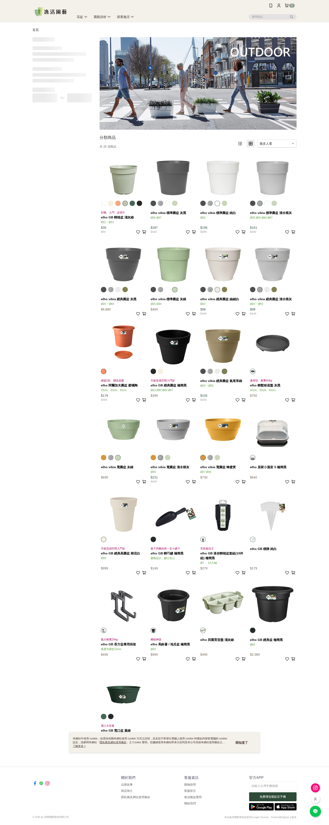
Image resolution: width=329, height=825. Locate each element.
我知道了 (241, 742)
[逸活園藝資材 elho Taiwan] (50, 11)
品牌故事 (127, 784)
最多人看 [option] (266, 143)
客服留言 (190, 791)
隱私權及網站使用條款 (135, 797)
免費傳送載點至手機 (273, 796)
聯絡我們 (190, 803)
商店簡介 (127, 791)
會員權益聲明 (193, 797)
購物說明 (190, 784)
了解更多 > (79, 746)
